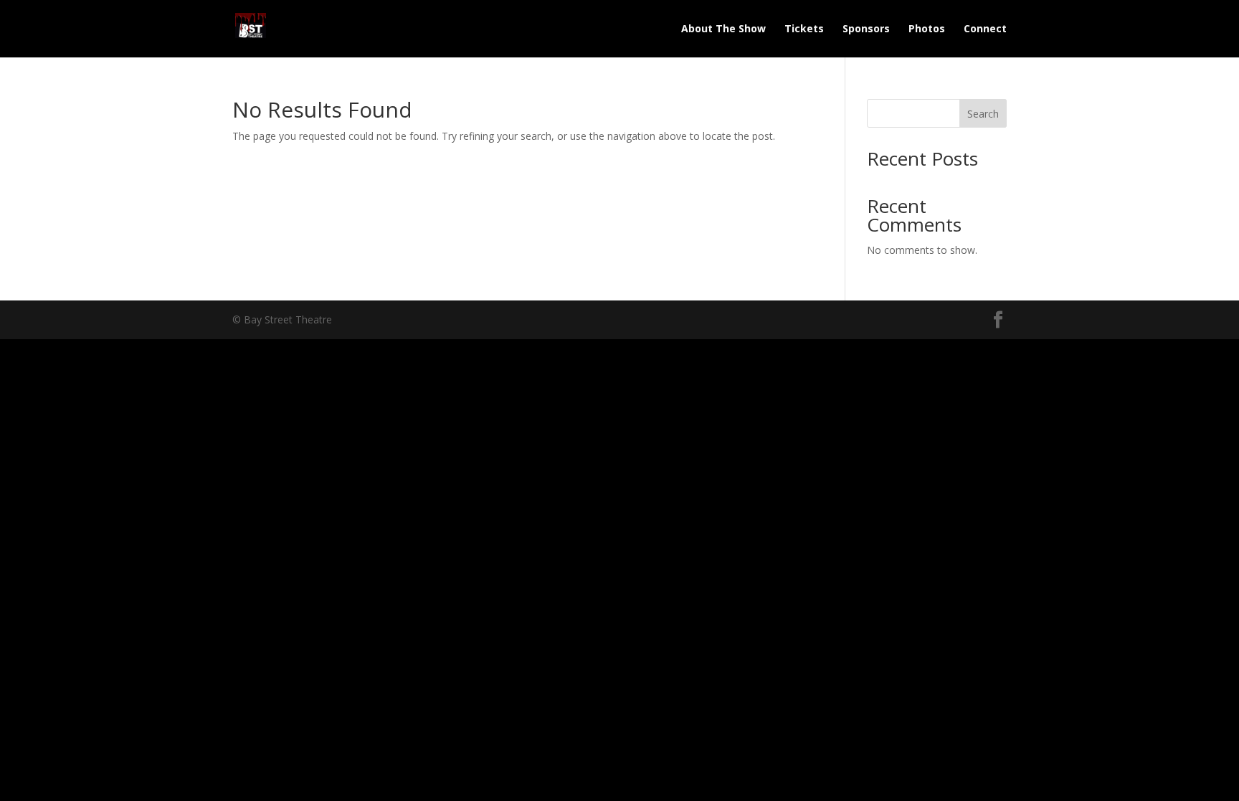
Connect (985, 29)
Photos (926, 29)
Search (983, 113)
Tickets (804, 29)
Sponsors (866, 29)
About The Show (723, 29)
